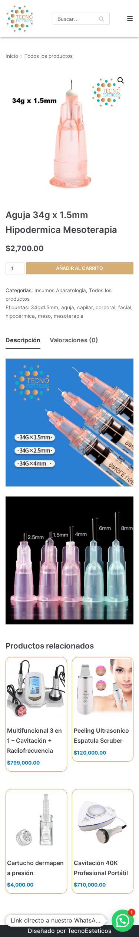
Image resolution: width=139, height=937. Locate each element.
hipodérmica (20, 316)
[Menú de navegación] (130, 18)
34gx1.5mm (44, 307)
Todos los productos (48, 56)
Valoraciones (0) (74, 340)
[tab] (23, 340)
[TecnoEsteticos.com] (17, 18)
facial (124, 307)
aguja (67, 307)
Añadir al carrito (79, 268)
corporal (105, 307)
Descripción (23, 340)
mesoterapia (68, 316)
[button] (123, 921)
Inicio (12, 56)
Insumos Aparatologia (60, 290)
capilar (85, 307)
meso (44, 316)
